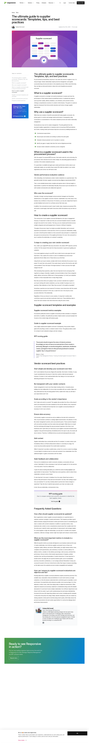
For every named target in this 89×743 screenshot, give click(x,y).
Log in (64, 2)
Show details (21, 740)
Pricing (37, 2)
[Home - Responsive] (10, 2)
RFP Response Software (19, 116)
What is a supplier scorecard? (19, 83)
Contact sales (72, 2)
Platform (22, 2)
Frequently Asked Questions (18, 100)
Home (13, 12)
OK (77, 733)
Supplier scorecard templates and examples (20, 95)
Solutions (30, 2)
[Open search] (60, 2)
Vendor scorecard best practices (20, 98)
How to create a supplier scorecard (18, 91)
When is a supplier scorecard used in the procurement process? (20, 87)
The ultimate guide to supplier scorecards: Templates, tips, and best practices (19, 79)
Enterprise (44, 2)
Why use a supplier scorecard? (19, 85)
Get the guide (54, 501)
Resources (51, 2)
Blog (17, 12)
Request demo (81, 2)
